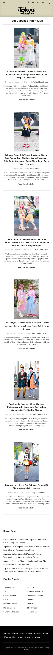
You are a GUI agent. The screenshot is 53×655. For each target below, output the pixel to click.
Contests (29, 637)
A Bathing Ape (9, 588)
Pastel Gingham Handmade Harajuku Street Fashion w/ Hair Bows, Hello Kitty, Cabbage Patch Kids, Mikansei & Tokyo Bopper (26, 242)
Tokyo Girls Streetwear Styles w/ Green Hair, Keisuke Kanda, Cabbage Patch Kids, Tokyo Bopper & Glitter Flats (26, 74)
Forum (45, 633)
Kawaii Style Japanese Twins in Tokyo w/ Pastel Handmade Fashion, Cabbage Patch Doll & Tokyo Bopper (26, 326)
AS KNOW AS (32, 588)
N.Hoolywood (31, 608)
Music (20, 637)
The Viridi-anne (32, 612)
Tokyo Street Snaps (40, 82)
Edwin (5, 600)
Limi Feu (29, 604)
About (37, 637)
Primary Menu (8, 631)
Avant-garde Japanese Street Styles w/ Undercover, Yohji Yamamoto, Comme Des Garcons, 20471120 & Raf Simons (26, 407)
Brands (37, 633)
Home (7, 633)
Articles (15, 633)
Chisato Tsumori (9, 596)
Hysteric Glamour (10, 604)
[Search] (49, 3)
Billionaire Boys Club (34, 592)
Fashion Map (10, 637)
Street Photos (26, 633)
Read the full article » (26, 100)
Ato (4, 592)
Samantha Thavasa (11, 612)
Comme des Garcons (34, 596)
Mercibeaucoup (9, 608)
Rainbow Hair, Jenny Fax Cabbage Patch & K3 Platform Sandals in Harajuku (26, 486)
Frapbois (29, 600)
